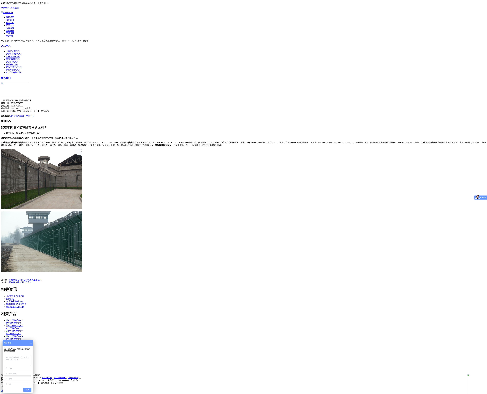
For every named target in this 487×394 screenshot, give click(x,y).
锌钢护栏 (10, 299)
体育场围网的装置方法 (16, 304)
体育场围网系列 (13, 70)
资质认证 (10, 30)
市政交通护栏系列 (14, 67)
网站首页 (10, 17)
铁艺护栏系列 (12, 62)
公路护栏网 (47, 378)
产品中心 (10, 23)
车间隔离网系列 (13, 59)
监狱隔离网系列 (13, 56)
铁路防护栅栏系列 (14, 54)
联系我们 (15, 8)
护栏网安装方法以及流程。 (21, 282)
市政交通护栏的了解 (15, 307)
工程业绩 (10, 33)
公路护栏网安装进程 (15, 296)
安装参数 (10, 28)
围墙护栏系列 (12, 64)
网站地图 (5, 8)
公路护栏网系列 (13, 51)
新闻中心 (10, 25)
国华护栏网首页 (17, 116)
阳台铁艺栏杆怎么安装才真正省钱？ (25, 280)
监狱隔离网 (73, 378)
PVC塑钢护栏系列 (14, 72)
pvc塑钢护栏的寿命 (14, 301)
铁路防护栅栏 (60, 378)
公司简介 (10, 20)
